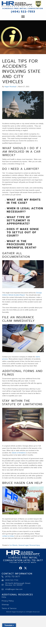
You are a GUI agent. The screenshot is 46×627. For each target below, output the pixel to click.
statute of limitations (19, 453)
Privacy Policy (8, 601)
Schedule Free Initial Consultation (22, 8)
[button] (20, 568)
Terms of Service (9, 608)
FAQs (4, 597)
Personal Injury (34, 545)
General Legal (23, 545)
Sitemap (5, 604)
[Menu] (23, 17)
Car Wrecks (13, 545)
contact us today (8, 536)
